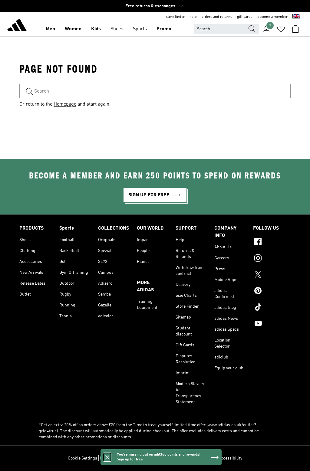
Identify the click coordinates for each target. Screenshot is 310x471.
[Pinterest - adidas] (272, 291)
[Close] (107, 457)
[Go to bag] (295, 29)
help (193, 17)
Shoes (116, 29)
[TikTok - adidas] (272, 308)
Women (73, 29)
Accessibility (230, 458)
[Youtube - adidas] (272, 324)
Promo (164, 29)
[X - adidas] (272, 275)
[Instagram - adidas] (272, 259)
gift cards (244, 17)
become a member (272, 17)
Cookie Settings (82, 458)
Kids (96, 29)
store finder (175, 17)
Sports (140, 29)
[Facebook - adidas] (272, 242)
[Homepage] (17, 26)
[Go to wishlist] (281, 29)
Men (50, 29)
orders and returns (217, 17)
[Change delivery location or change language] (296, 17)
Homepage (65, 104)
